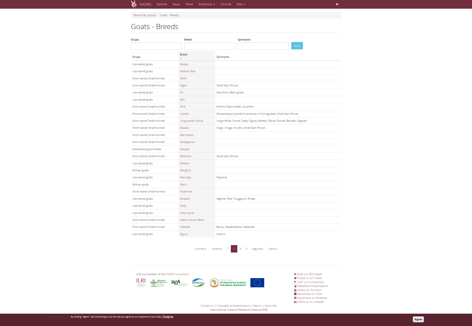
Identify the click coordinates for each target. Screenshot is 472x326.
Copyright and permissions (233, 305)
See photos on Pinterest (311, 298)
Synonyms (244, 39)
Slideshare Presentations (312, 286)
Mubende (186, 191)
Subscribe (271, 305)
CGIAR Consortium (177, 274)
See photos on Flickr (309, 294)
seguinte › (258, 248)
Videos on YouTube (308, 290)
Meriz (183, 184)
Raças (176, 4)
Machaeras (187, 135)
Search (257, 305)
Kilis (182, 99)
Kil (181, 92)
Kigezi (183, 85)
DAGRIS (145, 4)
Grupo (135, 39)
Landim (184, 113)
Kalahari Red (187, 71)
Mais (240, 4)
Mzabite (185, 198)
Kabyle (184, 64)
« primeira (200, 248)
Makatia (185, 149)
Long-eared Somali (191, 120)
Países (189, 4)
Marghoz (185, 170)
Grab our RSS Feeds (309, 274)
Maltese (185, 163)
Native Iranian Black (192, 220)
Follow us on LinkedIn (310, 302)
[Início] (135, 4)
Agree (418, 319)
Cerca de (225, 4)
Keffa (183, 78)
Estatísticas (206, 4)
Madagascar (187, 142)
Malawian (186, 156)
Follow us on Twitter (309, 278)
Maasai (184, 127)
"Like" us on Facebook (310, 282)
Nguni (183, 234)
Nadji (183, 205)
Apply (297, 45)
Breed (188, 39)
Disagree (167, 316)
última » (273, 248)
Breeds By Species (145, 15)
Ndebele (185, 227)
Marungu (185, 177)
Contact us (207, 305)
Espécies (162, 4)
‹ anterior (216, 248)
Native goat (187, 213)
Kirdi (182, 106)
